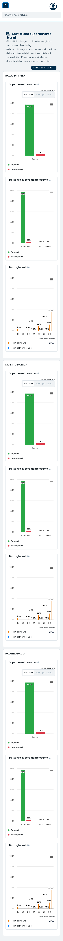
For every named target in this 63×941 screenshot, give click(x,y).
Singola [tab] (28, 94)
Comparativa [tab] (44, 94)
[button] (46, 7)
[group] (44, 68)
